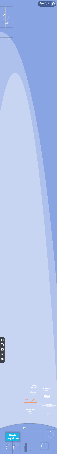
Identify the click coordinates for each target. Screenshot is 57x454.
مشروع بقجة (33, 393)
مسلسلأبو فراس (33, 386)
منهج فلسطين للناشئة (30, 411)
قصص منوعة (46, 389)
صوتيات (48, 415)
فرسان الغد (49, 405)
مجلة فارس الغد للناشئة (30, 400)
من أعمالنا (47, 396)
